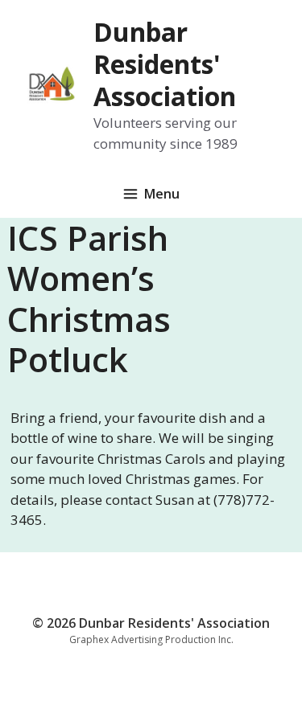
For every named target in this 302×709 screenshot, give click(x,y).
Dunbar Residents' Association (164, 63)
